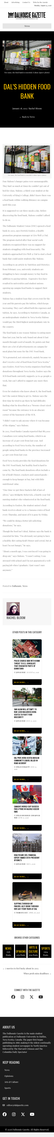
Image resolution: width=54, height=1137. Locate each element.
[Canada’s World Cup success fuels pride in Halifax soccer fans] (27, 794)
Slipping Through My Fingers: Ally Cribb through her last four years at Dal (26, 906)
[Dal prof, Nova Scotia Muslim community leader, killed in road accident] (27, 745)
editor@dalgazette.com (17, 1105)
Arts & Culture (11, 1082)
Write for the (40, 2)
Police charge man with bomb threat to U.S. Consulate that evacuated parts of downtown (27, 664)
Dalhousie (16, 586)
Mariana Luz (21, 913)
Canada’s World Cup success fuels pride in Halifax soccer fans (26, 809)
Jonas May (20, 672)
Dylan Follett (23, 767)
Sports (7, 1087)
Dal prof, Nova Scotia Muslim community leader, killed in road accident (26, 760)
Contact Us (26, 2)
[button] (13, 997)
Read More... (20, 682)
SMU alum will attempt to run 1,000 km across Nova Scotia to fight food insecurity (25, 713)
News (24, 586)
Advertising (15, 2)
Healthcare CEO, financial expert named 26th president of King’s (27, 858)
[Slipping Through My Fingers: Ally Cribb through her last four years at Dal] (27, 891)
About (6, 2)
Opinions (8, 1076)
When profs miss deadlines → (37, 973)
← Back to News (27, 116)
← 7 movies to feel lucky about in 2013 (20, 968)
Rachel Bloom (35, 108)
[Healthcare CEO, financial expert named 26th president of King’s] (27, 842)
